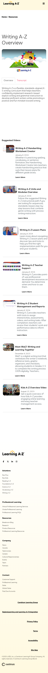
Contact (5, 575)
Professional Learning (11, 502)
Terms (35, 631)
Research (5, 525)
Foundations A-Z (8, 484)
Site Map (34, 650)
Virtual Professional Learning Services (15, 507)
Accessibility (33, 641)
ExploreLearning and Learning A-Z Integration (20, 612)
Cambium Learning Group (28, 602)
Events (4, 560)
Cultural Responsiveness (10, 557)
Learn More (20, 177)
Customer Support (8, 579)
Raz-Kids (5, 478)
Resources (13, 17)
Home (4, 17)
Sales (4, 585)
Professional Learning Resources (13, 531)
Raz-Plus (5, 475)
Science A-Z (6, 487)
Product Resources (8, 528)
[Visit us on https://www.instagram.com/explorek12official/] (22, 462)
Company (6, 540)
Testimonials (6, 551)
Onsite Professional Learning (12, 509)
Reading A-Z (6, 481)
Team (4, 563)
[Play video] (24, 61)
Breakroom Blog (7, 522)
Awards (5, 548)
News (4, 545)
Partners (5, 566)
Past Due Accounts (8, 591)
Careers (5, 554)
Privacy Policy (32, 622)
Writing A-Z (6, 493)
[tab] (8, 80)
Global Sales (6, 588)
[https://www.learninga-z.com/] (24, 453)
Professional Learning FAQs (11, 512)
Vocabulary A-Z (7, 490)
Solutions (6, 470)
